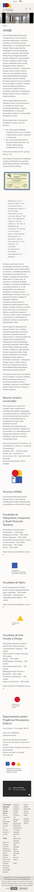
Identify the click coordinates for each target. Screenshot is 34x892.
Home (4, 26)
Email (15, 863)
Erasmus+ (16, 805)
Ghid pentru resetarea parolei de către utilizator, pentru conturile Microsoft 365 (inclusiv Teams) (17, 849)
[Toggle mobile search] (26, 9)
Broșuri (26, 813)
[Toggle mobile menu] (30, 9)
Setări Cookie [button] (23, 888)
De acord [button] (13, 888)
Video (25, 815)
